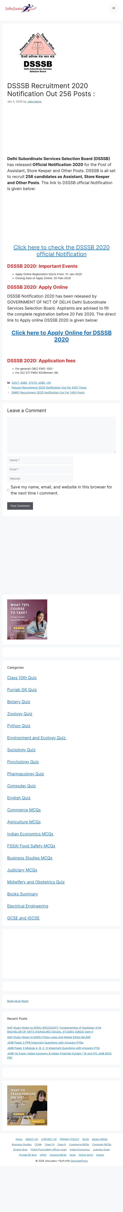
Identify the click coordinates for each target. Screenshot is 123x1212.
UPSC (43, 1154)
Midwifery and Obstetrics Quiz (36, 882)
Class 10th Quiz (22, 677)
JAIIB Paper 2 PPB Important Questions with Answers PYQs (45, 1042)
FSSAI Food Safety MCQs (31, 845)
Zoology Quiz (19, 713)
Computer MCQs (101, 1144)
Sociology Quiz (21, 749)
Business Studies (22, 1144)
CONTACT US (49, 1139)
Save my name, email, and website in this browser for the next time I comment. (61, 490)
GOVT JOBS (19, 382)
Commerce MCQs (24, 809)
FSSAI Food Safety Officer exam (49, 1149)
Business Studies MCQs (29, 857)
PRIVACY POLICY (69, 1139)
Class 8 (61, 1144)
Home (19, 1139)
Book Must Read (17, 1001)
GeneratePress (79, 1160)
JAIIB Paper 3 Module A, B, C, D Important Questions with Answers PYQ (53, 1048)
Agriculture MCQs (24, 821)
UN (49, 382)
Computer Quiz (21, 785)
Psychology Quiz (23, 761)
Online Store (86, 1154)
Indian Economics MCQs (30, 833)
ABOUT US (32, 1139)
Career (100, 1154)
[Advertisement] (61, 132)
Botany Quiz (18, 701)
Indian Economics (80, 1149)
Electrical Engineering (27, 906)
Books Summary (22, 894)
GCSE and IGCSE (23, 918)
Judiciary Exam (101, 1149)
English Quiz (19, 797)
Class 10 (49, 1144)
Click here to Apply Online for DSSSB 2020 (62, 336)
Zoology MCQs (58, 1154)
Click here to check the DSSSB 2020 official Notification (61, 250)
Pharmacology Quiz (25, 773)
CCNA (38, 1144)
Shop (73, 1154)
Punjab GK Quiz (22, 689)
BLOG (85, 1139)
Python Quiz (18, 725)
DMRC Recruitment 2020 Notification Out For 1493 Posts (48, 392)
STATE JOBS (37, 382)
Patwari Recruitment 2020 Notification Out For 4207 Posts (49, 387)
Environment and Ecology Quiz (37, 737)
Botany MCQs (99, 1139)
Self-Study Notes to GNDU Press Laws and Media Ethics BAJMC (49, 1037)
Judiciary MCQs (22, 869)
